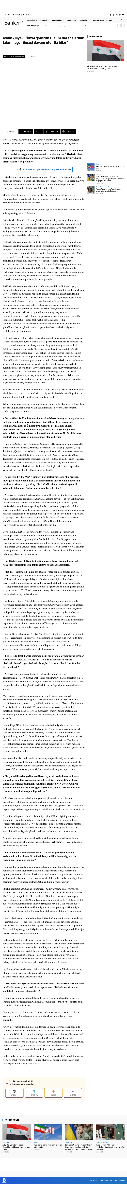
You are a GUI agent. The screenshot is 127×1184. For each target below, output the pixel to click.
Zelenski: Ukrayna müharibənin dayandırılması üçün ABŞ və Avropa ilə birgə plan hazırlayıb (110, 179)
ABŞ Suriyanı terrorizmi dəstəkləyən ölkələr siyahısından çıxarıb (63, 26)
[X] (116, 14)
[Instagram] (113, 14)
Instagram (108, 1180)
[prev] (119, 25)
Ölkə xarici (90, 63)
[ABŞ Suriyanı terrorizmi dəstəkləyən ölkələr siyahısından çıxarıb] (105, 50)
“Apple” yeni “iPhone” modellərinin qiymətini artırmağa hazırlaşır (108, 190)
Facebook (94, 1180)
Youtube (122, 1180)
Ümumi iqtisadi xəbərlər (14, 56)
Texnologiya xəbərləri (103, 186)
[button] (121, 20)
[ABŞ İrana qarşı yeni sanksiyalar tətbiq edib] (91, 167)
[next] (123, 25)
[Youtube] (123, 14)
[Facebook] (110, 14)
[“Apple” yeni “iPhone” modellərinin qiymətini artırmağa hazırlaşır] (91, 190)
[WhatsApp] (119, 14)
